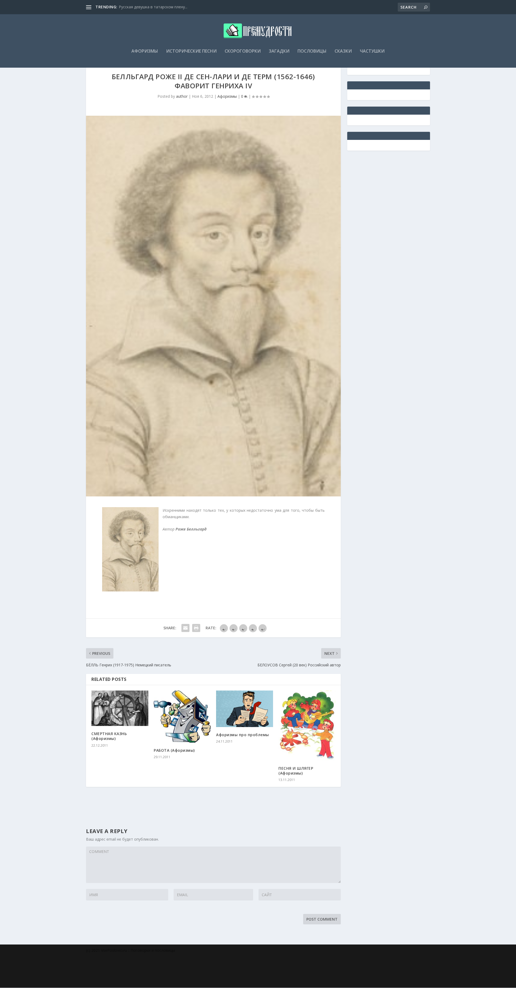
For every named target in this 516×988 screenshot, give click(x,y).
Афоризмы (144, 51)
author (182, 96)
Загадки (279, 51)
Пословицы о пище (136, 6)
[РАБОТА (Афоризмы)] (182, 717)
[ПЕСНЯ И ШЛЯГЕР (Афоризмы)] (306, 726)
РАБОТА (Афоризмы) (174, 750)
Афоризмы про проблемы (242, 734)
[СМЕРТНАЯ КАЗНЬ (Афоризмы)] (119, 708)
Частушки (372, 51)
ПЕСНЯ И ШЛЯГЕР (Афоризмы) (295, 771)
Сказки (343, 51)
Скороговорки (243, 51)
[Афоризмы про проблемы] (244, 709)
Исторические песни (191, 51)
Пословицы (312, 51)
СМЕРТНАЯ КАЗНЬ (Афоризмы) (109, 736)
